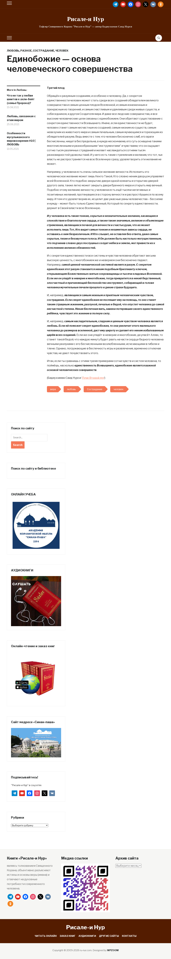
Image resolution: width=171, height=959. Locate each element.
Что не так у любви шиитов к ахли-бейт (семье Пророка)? (21, 99)
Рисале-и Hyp (85, 18)
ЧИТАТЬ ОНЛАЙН (46, 935)
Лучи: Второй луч (93, 377)
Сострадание (43, 50)
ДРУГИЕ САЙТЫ (109, 935)
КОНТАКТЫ (129, 935)
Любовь (13, 50)
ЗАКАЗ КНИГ (67, 935)
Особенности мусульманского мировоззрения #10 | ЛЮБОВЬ (21, 139)
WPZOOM (113, 950)
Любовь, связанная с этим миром (21, 118)
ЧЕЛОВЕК (61, 50)
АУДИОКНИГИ (87, 935)
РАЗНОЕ (26, 50)
